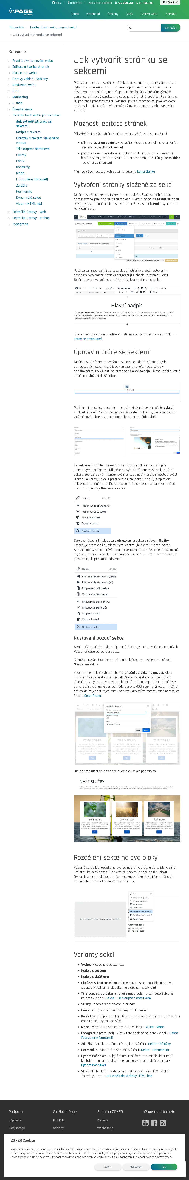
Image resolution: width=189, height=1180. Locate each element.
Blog (58, 3)
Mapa (20, 173)
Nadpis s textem (28, 132)
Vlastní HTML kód (29, 203)
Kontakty (23, 167)
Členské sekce (22, 109)
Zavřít (107, 1167)
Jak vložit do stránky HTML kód (129, 1075)
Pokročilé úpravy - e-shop (31, 218)
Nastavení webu (24, 85)
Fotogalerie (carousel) (32, 179)
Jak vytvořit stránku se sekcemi (34, 123)
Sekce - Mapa (155, 1027)
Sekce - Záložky (159, 1043)
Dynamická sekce (28, 197)
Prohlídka (59, 1120)
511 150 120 (146, 3)
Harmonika (24, 191)
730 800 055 (125, 3)
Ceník (129, 14)
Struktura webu (24, 72)
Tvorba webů (149, 14)
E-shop (17, 103)
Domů (75, 14)
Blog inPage (17, 1128)
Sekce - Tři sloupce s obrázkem (128, 998)
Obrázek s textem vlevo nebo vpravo (37, 140)
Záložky (21, 185)
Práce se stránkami (88, 339)
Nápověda (76, 3)
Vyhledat (171, 27)
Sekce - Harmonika (155, 1049)
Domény (102, 1120)
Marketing (20, 97)
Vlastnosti (93, 14)
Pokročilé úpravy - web (29, 212)
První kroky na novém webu (32, 60)
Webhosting (105, 1128)
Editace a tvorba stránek (30, 66)
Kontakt (171, 14)
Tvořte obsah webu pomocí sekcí (53, 27)
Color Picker (92, 695)
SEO (15, 91)
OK (164, 1167)
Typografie (20, 224)
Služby (21, 155)
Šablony (112, 14)
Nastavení (136, 1167)
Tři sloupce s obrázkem (33, 149)
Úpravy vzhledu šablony (30, 78)
